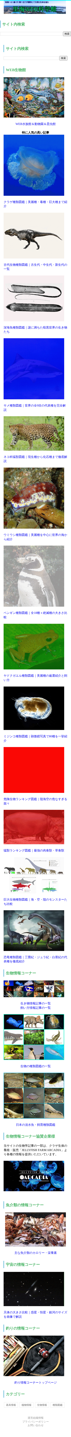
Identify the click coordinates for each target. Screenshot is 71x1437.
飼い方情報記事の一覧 (35, 1007)
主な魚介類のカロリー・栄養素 (35, 1252)
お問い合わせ (36, 1425)
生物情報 (42, 1405)
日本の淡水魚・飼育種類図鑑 (35, 1124)
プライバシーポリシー (35, 1421)
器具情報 (11, 1405)
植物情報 (26, 1405)
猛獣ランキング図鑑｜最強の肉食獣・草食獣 (34, 850)
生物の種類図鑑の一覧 (35, 1066)
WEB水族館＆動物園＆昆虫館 (36, 124)
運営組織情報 (36, 1417)
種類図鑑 (57, 1405)
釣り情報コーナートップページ (35, 1382)
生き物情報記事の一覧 (35, 1003)
